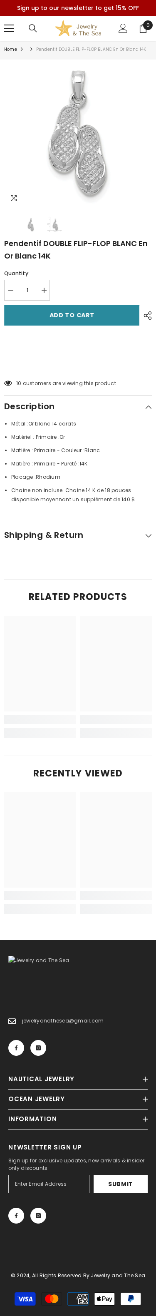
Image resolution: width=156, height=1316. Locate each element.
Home (10, 49)
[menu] (9, 28)
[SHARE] (145, 316)
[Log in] (123, 28)
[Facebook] (16, 1048)
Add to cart (72, 315)
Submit (120, 1184)
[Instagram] (38, 1048)
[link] (40, 719)
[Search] (33, 28)
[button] (78, 362)
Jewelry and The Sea (118, 1275)
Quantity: (17, 273)
